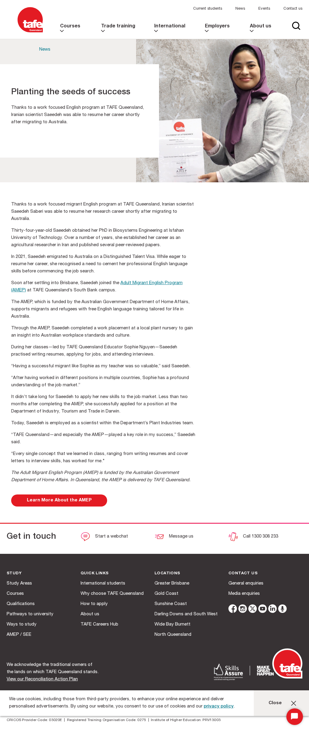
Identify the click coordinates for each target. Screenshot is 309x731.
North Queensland (172, 634)
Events (264, 9)
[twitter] (252, 609)
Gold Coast (166, 593)
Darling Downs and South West (186, 614)
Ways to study (22, 624)
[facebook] (232, 609)
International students (103, 583)
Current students (207, 9)
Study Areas (19, 583)
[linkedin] (272, 609)
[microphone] (282, 609)
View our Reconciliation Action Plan (42, 679)
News (240, 9)
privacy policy (219, 706)
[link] (72, 31)
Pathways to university (30, 614)
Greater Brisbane (171, 583)
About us (90, 614)
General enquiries (245, 583)
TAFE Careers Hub (99, 624)
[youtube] (262, 609)
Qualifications (21, 604)
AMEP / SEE (19, 634)
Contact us (292, 9)
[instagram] (242, 609)
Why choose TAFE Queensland (112, 593)
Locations (167, 574)
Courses (15, 593)
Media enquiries (244, 593)
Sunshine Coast (170, 604)
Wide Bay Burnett (172, 624)
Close (275, 703)
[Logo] (30, 32)
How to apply (94, 604)
